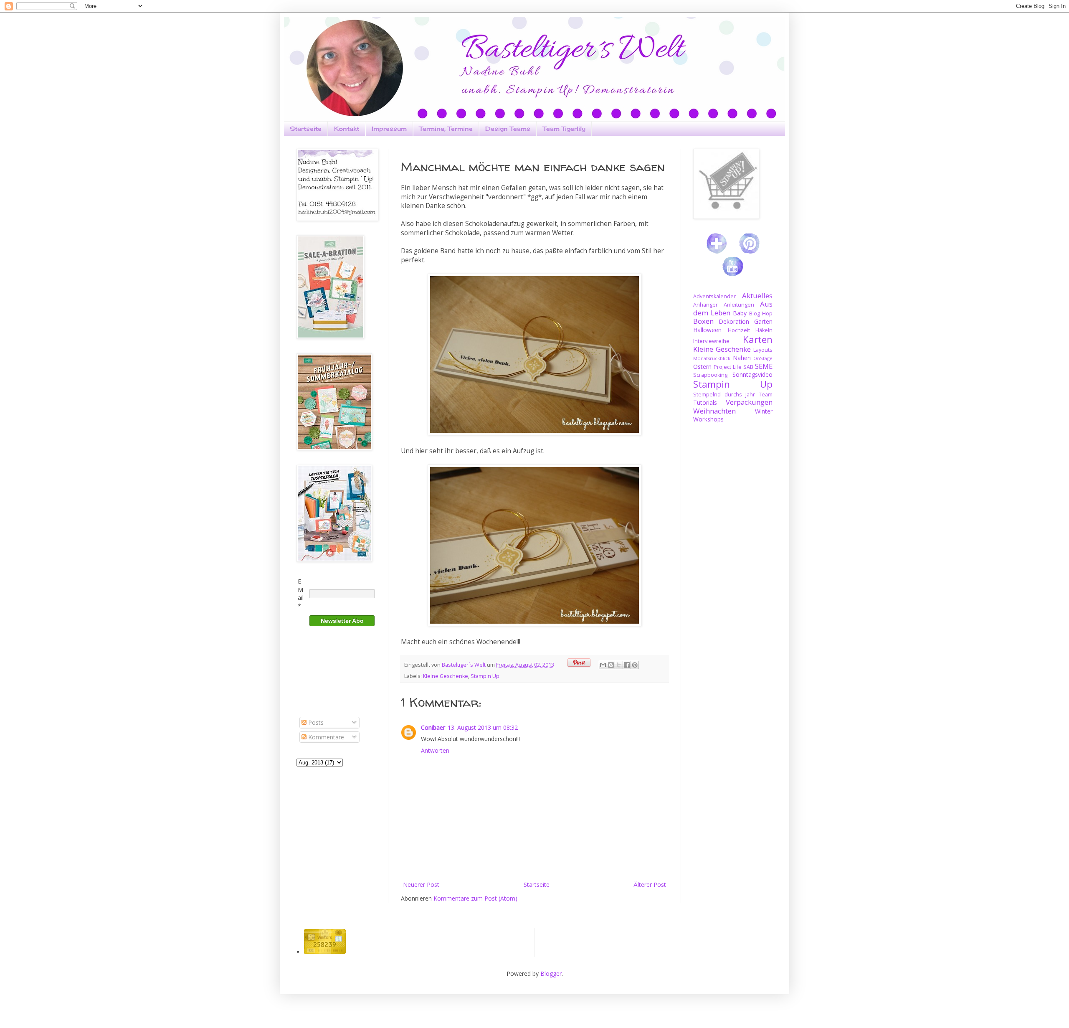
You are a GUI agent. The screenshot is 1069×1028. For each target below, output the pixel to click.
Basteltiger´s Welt (464, 664)
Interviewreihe (711, 341)
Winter (764, 411)
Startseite (306, 128)
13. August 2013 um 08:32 (483, 727)
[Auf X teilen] (619, 665)
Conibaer (433, 727)
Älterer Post (649, 884)
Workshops (708, 419)
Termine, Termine (446, 128)
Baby (740, 313)
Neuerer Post (421, 884)
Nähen (742, 358)
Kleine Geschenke (445, 676)
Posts (315, 722)
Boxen (703, 321)
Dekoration (734, 321)
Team (766, 394)
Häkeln (764, 330)
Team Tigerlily (564, 128)
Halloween (707, 330)
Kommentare (325, 737)
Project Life (728, 367)
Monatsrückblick (711, 358)
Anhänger (705, 304)
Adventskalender (714, 296)
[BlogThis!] (611, 665)
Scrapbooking (710, 374)
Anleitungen (739, 304)
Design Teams (507, 128)
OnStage (763, 358)
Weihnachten (714, 411)
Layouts (763, 349)
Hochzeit (739, 330)
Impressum (389, 128)
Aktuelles (757, 295)
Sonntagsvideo (752, 374)
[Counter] (325, 952)
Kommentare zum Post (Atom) (475, 898)
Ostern (702, 367)
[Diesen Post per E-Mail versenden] (603, 665)
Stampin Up (485, 676)
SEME (764, 366)
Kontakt (346, 128)
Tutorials (705, 402)
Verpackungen (749, 402)
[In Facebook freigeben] (627, 665)
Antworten (435, 750)
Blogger (551, 973)
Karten (758, 339)
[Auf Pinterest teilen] (635, 665)
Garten (763, 321)
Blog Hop (761, 313)
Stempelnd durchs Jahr (724, 394)
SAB (748, 367)
